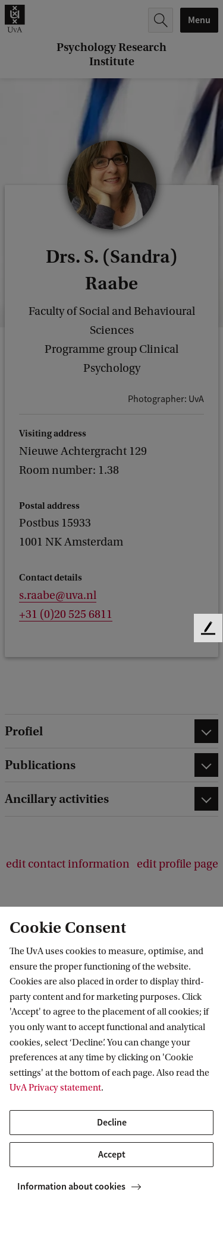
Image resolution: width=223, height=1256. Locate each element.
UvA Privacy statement (55, 1087)
